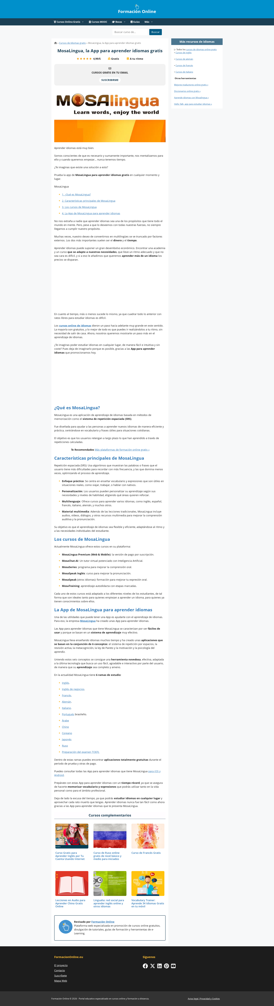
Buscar (155, 32)
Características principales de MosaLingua (88, 200)
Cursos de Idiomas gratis (72, 43)
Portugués (68, 714)
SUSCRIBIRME (109, 80)
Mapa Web (60, 980)
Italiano (66, 708)
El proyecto (61, 965)
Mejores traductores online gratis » (191, 84)
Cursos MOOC (99, 21)
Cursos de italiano (184, 71)
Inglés (65, 683)
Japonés (66, 739)
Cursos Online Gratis (68, 21)
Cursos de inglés (184, 52)
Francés (66, 695)
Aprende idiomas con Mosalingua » (191, 97)
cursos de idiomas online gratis (201, 49)
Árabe (65, 720)
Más (147, 21)
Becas (118, 21)
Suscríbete (60, 975)
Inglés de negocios (73, 689)
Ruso (65, 745)
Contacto (59, 970)
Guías (136, 21)
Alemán (66, 701)
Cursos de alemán (184, 59)
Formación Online (137, 11)
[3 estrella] (84, 58)
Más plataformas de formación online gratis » (122, 449)
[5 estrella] (90, 58)
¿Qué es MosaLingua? (76, 194)
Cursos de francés (184, 65)
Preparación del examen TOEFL (80, 752)
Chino (65, 727)
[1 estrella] (77, 58)
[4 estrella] (87, 58)
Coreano (67, 733)
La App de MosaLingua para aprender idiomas (91, 213)
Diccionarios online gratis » (187, 91)
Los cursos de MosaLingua (79, 207)
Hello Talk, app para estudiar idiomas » (193, 104)
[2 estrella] (81, 58)
